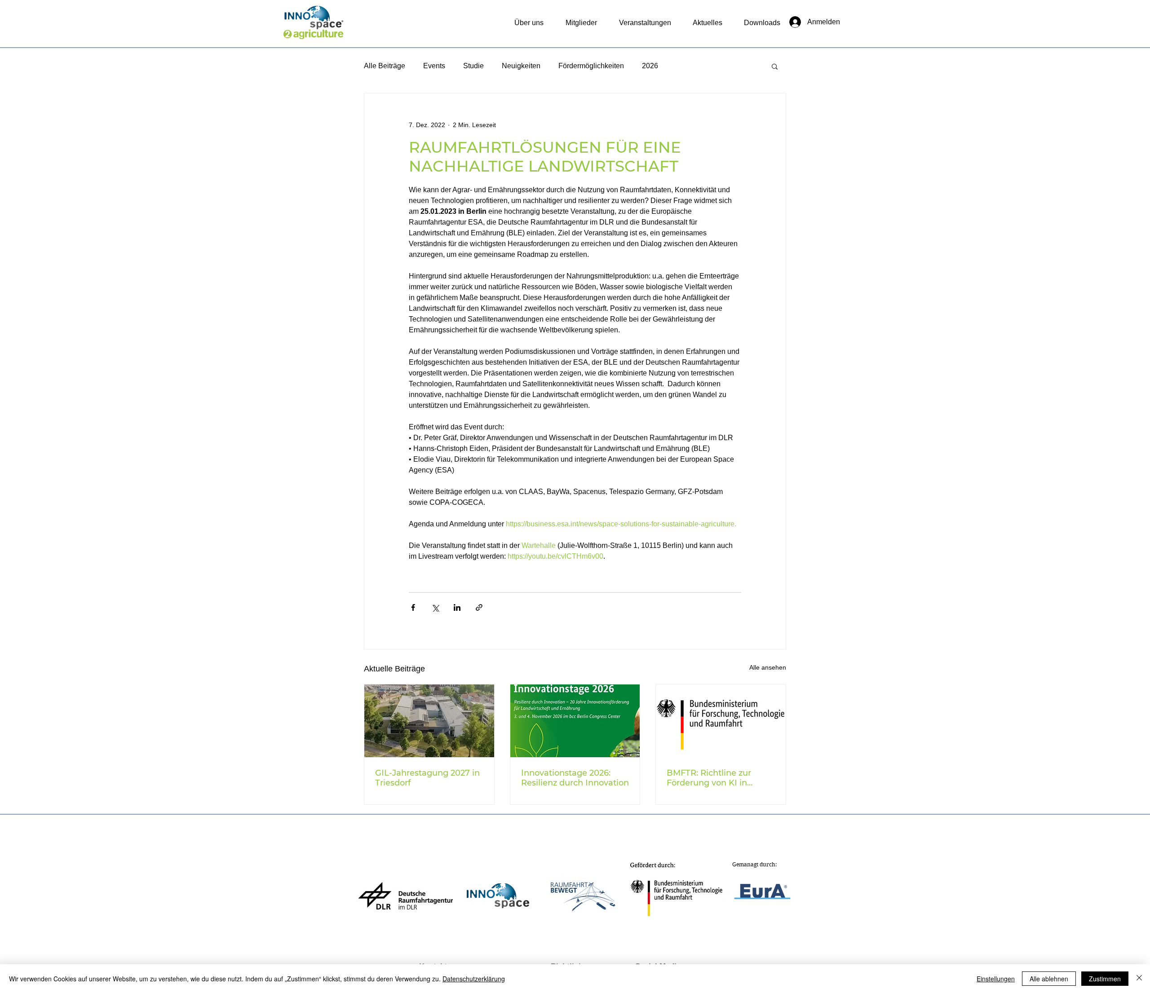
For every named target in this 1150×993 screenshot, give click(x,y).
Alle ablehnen (1049, 978)
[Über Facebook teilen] (413, 607)
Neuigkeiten (521, 66)
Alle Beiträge (384, 66)
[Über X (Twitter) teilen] (435, 607)
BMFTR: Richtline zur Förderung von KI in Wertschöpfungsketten (713, 778)
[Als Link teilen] (479, 607)
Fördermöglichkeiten (591, 66)
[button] (774, 66)
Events (434, 66)
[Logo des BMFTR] (721, 720)
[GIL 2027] (429, 720)
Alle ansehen (767, 667)
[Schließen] (1139, 978)
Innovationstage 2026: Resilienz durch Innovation (575, 778)
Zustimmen (1105, 978)
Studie (473, 66)
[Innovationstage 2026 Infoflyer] (575, 720)
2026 (650, 66)
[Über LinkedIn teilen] (457, 607)
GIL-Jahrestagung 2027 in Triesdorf (427, 778)
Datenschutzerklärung (473, 978)
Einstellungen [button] (996, 978)
